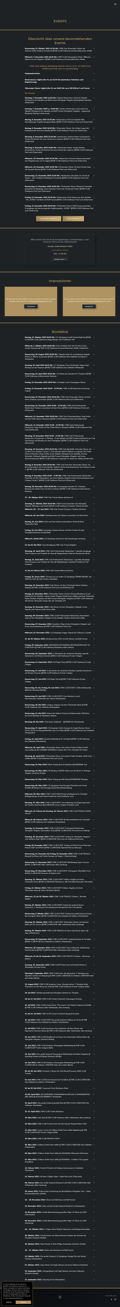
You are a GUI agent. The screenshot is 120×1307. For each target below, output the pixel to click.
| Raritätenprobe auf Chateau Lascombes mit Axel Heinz (56, 515)
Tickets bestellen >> (73, 219)
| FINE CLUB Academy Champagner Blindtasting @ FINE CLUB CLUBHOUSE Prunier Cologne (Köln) (54, 1046)
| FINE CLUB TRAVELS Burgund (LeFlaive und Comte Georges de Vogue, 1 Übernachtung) (57, 855)
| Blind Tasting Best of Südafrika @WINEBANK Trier (56, 764)
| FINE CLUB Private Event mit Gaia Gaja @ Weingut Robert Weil (56, 1124)
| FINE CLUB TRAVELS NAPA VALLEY (58, 812)
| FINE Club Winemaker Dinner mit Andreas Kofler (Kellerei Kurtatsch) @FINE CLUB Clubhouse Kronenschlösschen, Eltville (58, 49)
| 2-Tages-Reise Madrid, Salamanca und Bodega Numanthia (57, 1229)
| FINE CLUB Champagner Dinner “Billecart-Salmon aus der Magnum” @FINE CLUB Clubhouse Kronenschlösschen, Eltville (58, 58)
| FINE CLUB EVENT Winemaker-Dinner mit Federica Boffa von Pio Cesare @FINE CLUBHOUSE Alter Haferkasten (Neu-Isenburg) (56, 923)
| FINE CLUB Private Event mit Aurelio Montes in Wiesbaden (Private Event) (56, 966)
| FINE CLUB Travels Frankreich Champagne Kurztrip (53, 999)
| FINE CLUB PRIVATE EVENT (42, 1138)
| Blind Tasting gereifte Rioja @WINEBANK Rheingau (56, 779)
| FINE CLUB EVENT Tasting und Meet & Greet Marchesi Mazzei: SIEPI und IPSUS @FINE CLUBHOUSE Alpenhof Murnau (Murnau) (58, 846)
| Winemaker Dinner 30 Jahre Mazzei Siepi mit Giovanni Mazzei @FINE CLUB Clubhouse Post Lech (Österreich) (58, 168)
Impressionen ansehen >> (48, 219)
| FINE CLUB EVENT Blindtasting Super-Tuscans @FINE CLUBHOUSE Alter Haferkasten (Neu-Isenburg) (57, 863)
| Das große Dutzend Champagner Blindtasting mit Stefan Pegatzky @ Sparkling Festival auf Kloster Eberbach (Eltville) (57, 1055)
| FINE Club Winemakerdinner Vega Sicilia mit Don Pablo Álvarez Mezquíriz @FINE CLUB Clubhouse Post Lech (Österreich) (57, 417)
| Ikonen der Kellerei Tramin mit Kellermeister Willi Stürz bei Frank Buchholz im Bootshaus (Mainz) (57, 714)
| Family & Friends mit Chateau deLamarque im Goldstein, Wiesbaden (54, 1169)
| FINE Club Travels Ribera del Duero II (49, 497)
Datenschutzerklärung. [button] (16, 1298)
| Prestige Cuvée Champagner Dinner (55, 382)
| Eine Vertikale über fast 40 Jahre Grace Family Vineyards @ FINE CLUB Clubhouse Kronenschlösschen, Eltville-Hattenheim (56, 347)
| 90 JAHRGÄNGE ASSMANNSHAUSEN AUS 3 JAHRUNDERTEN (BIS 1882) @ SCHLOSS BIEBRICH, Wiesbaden (57, 1095)
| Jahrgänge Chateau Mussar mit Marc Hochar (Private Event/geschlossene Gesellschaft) (54, 531)
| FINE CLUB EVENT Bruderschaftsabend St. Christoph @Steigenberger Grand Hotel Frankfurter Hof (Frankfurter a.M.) (56, 795)
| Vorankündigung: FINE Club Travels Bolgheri (50, 545)
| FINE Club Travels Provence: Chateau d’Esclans (55, 509)
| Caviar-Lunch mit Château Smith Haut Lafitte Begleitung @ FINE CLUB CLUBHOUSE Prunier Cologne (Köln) (56, 1131)
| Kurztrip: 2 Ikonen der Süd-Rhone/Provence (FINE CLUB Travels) (55, 1072)
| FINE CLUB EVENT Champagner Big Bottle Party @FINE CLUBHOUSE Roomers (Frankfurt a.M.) (57, 872)
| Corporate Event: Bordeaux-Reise (46, 1088)
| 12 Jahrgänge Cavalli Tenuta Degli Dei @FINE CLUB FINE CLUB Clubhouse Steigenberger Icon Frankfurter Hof (58, 338)
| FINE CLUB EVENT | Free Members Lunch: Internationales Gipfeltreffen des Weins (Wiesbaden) (52, 697)
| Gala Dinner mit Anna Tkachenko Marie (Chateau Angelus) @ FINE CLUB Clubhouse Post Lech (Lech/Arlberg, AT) (56, 586)
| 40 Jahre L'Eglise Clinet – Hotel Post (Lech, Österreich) (53, 1176)
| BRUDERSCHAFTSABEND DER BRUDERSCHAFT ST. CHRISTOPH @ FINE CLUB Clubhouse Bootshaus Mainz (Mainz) (57, 646)
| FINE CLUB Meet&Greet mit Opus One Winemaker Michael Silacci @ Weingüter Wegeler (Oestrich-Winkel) (57, 1038)
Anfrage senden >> (60, 259)
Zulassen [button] (23, 1302)
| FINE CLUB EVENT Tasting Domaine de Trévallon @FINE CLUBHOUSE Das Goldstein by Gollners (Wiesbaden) (58, 940)
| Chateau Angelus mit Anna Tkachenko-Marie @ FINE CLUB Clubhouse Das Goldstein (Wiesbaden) (56, 706)
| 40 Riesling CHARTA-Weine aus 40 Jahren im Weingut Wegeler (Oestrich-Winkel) (57, 772)
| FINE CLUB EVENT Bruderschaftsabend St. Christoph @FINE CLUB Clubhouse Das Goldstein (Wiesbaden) (57, 820)
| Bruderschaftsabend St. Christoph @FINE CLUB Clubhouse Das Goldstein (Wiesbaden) (57, 740)
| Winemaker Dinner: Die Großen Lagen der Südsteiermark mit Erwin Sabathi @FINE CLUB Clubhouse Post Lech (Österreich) (57, 129)
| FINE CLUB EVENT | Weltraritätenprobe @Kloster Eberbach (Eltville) (58, 689)
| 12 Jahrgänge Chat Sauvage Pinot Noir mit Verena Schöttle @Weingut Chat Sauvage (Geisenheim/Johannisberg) (56, 786)
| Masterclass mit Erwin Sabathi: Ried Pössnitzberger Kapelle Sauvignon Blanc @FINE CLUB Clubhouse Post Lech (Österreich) (59, 121)
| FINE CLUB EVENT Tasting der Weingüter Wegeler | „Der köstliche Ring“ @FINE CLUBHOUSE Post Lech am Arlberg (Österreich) (57, 838)
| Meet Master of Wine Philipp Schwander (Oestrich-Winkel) (55, 1244)
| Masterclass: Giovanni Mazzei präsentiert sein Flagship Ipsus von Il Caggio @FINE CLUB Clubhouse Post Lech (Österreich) (58, 159)
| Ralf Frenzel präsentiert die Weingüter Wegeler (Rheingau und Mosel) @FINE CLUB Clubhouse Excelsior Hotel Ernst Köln (56, 505)
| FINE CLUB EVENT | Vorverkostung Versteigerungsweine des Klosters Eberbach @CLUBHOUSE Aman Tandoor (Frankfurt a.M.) (57, 803)
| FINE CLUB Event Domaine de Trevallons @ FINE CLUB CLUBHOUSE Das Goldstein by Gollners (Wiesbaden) (57, 1081)
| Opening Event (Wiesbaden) (45, 1279)
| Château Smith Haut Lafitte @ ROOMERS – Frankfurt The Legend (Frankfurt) (56, 1160)
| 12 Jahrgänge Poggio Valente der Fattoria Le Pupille (58, 633)
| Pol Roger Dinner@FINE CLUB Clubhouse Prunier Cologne (58, 663)
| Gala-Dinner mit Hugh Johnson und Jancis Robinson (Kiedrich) (56, 1265)
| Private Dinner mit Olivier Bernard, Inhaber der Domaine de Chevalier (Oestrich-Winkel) (55, 1236)
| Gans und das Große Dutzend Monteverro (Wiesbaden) (55, 1206)
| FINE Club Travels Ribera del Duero (49, 570)
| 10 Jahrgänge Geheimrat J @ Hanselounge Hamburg (55, 539)
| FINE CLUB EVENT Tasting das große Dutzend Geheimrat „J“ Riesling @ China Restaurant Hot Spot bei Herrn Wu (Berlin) (54, 906)
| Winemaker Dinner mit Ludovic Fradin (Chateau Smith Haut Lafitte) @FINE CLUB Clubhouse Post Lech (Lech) (58, 757)
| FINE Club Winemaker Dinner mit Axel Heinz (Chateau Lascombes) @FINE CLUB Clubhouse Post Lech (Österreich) (57, 398)
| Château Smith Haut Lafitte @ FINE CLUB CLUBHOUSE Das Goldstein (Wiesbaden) (58, 1146)
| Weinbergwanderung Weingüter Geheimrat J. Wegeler (52, 993)
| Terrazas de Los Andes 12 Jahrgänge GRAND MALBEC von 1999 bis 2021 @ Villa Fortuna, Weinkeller (58, 578)
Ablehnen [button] (9, 1302)
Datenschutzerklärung (37, 301)
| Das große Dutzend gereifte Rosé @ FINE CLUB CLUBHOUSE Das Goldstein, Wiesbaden (57, 1104)
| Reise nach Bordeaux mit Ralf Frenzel (50, 1200)
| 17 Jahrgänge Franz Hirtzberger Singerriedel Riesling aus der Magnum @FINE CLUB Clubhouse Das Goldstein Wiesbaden (57, 366)
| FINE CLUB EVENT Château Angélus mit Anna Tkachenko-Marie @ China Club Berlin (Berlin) (54, 889)
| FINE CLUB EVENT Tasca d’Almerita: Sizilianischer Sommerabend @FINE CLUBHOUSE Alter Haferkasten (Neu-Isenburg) (57, 949)
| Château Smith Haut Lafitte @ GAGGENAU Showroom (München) (56, 1153)
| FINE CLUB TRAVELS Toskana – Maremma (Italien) (57, 957)
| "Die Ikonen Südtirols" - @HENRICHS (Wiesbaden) (54, 722)
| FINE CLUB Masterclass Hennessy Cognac (57, 389)
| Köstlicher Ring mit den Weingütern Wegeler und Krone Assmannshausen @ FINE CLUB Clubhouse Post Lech (57, 625)
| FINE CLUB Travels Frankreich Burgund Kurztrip (52, 1014)
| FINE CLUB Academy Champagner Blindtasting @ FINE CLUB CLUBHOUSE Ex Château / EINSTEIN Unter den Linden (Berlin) (54, 1063)
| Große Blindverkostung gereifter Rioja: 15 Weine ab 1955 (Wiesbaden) (56, 1213)
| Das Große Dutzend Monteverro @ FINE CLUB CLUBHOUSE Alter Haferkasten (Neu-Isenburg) (58, 1184)
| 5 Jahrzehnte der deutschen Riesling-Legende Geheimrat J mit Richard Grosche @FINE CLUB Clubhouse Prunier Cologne (56, 654)
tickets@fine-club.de (60, 250)
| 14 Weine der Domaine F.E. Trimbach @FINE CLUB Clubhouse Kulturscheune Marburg (58, 375)
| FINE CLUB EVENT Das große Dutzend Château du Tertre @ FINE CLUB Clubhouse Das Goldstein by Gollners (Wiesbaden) (56, 1021)
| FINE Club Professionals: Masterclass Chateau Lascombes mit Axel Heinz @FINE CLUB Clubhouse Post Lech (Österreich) (57, 407)
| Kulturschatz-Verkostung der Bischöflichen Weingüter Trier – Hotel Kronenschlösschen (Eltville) (57, 1192)
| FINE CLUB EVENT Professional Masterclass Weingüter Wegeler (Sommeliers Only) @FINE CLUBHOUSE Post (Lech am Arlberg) (57, 829)
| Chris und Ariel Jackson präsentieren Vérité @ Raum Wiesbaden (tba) (54, 523)
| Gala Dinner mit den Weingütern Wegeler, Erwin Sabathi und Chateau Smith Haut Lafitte (56, 608)
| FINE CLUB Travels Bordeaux (44, 1111)
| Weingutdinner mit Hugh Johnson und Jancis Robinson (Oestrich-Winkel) (54, 1272)
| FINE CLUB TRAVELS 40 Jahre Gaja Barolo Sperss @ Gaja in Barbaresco (56, 932)
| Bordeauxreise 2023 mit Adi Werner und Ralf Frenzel (56, 639)
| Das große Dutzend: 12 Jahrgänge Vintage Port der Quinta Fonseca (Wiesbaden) (55, 1257)
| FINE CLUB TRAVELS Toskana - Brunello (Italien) (55, 897)
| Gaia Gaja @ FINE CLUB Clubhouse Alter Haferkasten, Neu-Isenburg (57, 1118)
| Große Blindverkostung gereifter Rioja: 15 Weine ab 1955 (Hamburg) (56, 1222)
